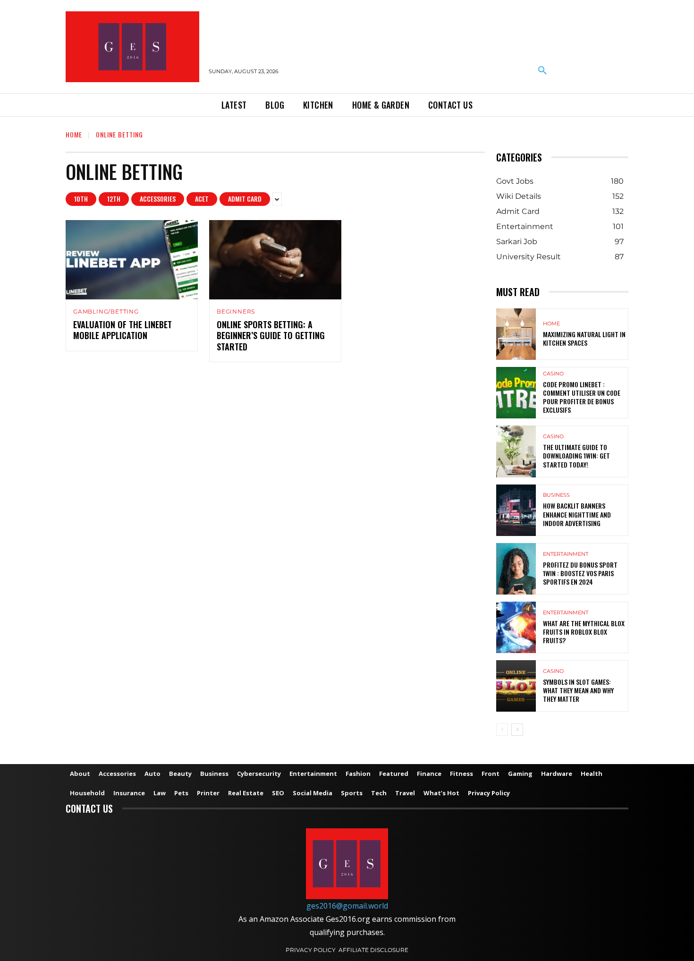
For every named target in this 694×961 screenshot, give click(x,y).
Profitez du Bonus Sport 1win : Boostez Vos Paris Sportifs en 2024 (580, 573)
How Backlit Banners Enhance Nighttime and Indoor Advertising (577, 514)
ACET (202, 199)
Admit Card (245, 199)
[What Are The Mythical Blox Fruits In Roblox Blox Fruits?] (516, 627)
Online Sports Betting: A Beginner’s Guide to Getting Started (271, 335)
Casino (553, 373)
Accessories (158, 199)
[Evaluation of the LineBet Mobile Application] (132, 259)
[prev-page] (502, 729)
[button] (542, 71)
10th (81, 199)
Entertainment (565, 554)
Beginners (236, 312)
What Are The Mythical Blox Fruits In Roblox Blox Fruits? (584, 631)
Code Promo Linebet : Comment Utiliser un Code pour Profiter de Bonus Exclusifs (581, 397)
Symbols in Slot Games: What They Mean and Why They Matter (578, 690)
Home (74, 134)
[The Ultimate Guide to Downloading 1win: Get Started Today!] (516, 451)
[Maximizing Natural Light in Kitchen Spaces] (516, 334)
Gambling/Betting (106, 312)
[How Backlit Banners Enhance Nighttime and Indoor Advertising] (516, 510)
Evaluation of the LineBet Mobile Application (122, 329)
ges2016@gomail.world (347, 906)
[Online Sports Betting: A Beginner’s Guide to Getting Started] (275, 259)
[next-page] (517, 729)
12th (113, 199)
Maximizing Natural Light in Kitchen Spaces (584, 338)
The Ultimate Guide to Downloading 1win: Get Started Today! (576, 455)
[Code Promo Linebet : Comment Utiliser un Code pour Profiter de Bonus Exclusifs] (516, 392)
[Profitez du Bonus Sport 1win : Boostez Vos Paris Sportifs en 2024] (516, 569)
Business (556, 495)
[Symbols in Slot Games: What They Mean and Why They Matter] (516, 686)
